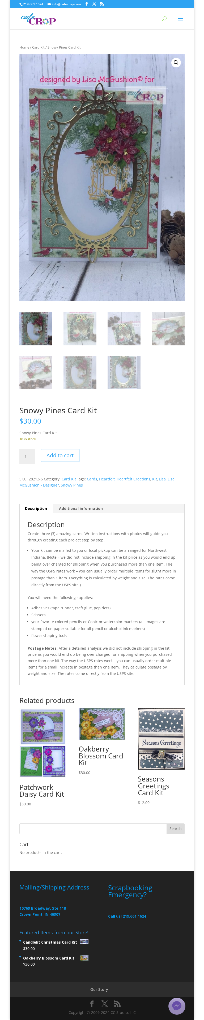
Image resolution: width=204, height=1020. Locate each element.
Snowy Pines (72, 485)
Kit (154, 478)
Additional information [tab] (81, 508)
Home (24, 47)
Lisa (162, 478)
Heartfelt (107, 478)
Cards (92, 478)
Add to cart (60, 455)
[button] (176, 62)
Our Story (99, 989)
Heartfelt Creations (133, 478)
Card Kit (38, 47)
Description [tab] (36, 508)
